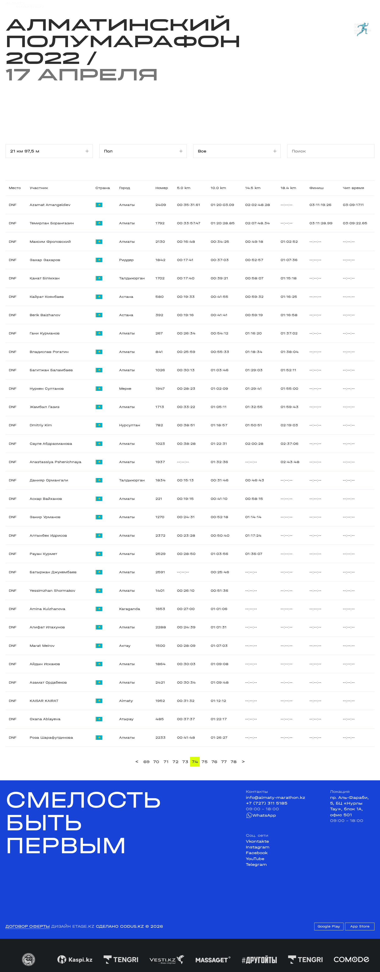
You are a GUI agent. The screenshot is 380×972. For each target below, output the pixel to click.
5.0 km (183, 188)
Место (15, 188)
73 (185, 762)
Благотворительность (147, 5)
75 (204, 762)
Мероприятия (76, 5)
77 (224, 762)
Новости (184, 5)
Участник (39, 188)
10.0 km (218, 188)
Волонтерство (213, 5)
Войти (368, 5)
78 (233, 762)
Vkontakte (257, 841)
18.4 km (288, 188)
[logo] (24, 5)
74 (195, 762)
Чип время (353, 188)
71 (165, 762)
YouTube (255, 859)
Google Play (329, 926)
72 (175, 762)
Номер (161, 188)
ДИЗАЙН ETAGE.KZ (72, 926)
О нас (239, 5)
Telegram (256, 864)
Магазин (320, 5)
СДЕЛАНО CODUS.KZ (120, 926)
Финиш (316, 188)
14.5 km (253, 188)
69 (146, 762)
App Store (359, 926)
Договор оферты (27, 926)
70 (156, 762)
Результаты (107, 5)
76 (214, 762)
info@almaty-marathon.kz (275, 797)
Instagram (257, 847)
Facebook (257, 853)
